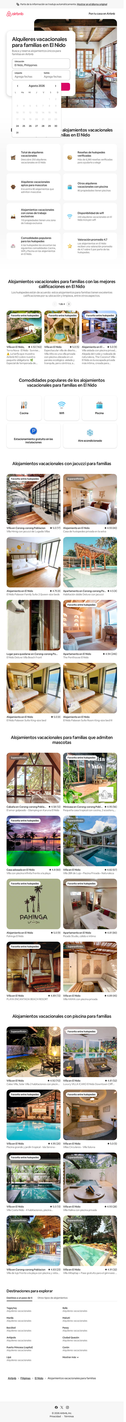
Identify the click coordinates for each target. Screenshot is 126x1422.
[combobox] (41, 65)
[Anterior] (54, 304)
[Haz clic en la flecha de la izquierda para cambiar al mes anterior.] (18, 86)
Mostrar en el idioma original (92, 4)
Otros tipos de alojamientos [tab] (53, 1297)
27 (36, 125)
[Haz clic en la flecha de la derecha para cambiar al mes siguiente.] (55, 86)
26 (30, 125)
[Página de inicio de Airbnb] (15, 14)
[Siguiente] (68, 304)
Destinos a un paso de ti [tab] (19, 1297)
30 (55, 125)
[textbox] (26, 77)
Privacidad (55, 1416)
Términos (69, 1416)
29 (49, 125)
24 (17, 125)
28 (43, 125)
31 (17, 132)
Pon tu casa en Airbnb (102, 13)
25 (23, 125)
